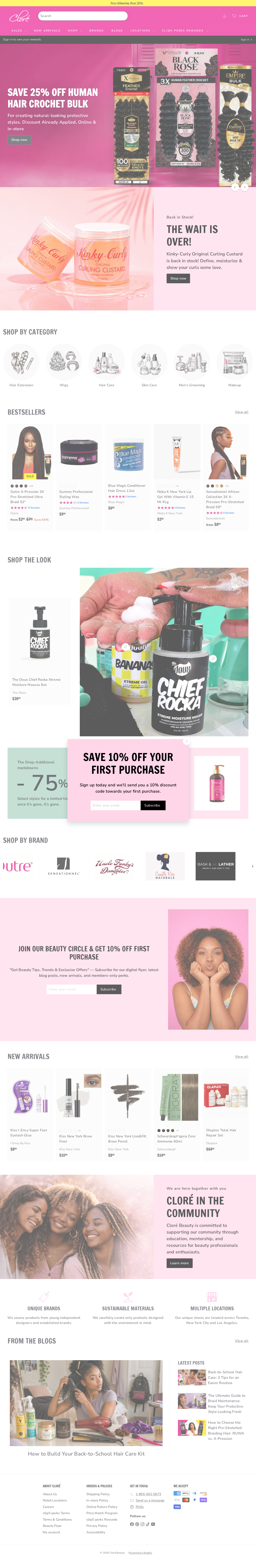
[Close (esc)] (187, 741)
